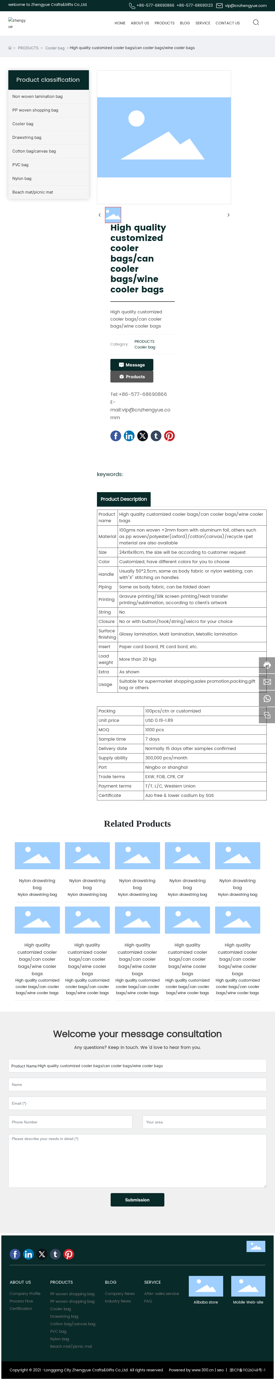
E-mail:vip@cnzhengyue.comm (140, 410)
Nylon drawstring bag (37, 884)
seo (220, 1370)
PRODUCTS (28, 48)
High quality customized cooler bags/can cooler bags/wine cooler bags (37, 959)
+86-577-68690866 (155, 5)
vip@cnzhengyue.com (246, 6)
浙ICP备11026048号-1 (247, 1370)
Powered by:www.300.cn (191, 1370)
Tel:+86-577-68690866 (138, 394)
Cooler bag (55, 48)
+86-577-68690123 (194, 5)
